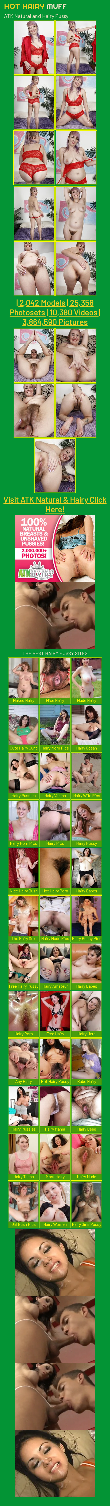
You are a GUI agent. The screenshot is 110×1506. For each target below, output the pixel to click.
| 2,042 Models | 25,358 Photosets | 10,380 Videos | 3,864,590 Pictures (55, 312)
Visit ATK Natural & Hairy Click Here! (55, 504)
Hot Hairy (35, 6)
